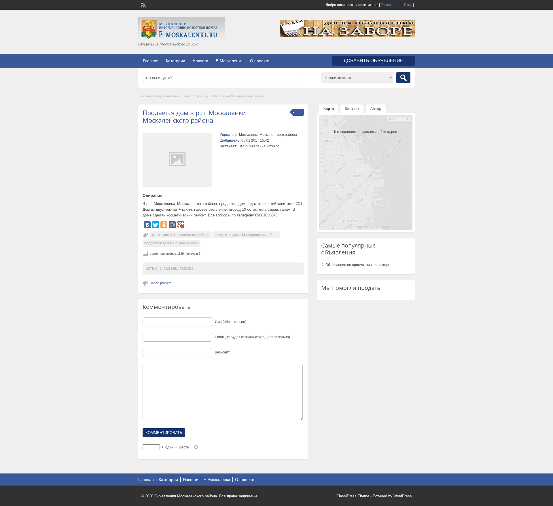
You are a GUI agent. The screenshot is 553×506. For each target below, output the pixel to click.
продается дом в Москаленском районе (246, 235)
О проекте (259, 60)
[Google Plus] (180, 224)
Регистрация (391, 5)
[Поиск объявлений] (403, 77)
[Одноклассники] (163, 224)
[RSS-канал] (143, 4)
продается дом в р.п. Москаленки (171, 243)
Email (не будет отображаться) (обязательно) (252, 337)
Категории (175, 60)
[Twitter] (155, 224)
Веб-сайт (222, 352)
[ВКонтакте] (147, 224)
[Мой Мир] (172, 224)
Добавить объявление (373, 60)
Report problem (160, 283)
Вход (408, 5)
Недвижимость (166, 96)
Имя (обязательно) (230, 322)
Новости (200, 60)
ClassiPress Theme (352, 496)
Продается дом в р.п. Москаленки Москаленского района (194, 116)
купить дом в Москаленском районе (180, 235)
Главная (150, 60)
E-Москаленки (229, 60)
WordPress (402, 496)
